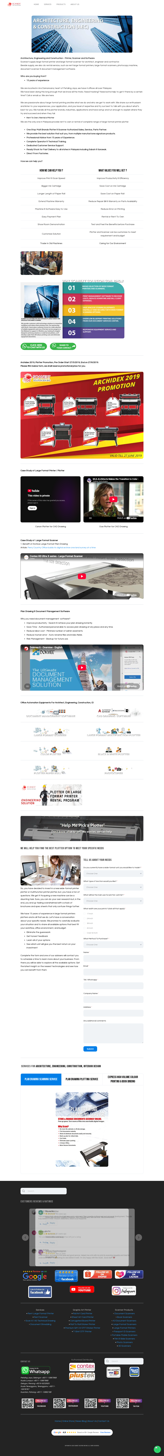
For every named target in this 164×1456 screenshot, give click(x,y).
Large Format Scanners (124, 1324)
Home (36, 4)
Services (47, 4)
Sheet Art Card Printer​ (83, 1317)
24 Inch (90, 918)
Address (87, 1007)
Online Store (68, 1421)
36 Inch (90, 923)
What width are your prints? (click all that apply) (104, 909)
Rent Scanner (41, 1317)
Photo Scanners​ (125, 1342)
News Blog (81, 1421)
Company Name (90, 993)
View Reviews (105, 1432)
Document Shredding (40, 1324)
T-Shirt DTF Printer (82, 1331)
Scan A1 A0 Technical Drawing (40, 1321)
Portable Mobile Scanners (124, 1335)
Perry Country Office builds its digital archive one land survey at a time (62, 547)
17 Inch (90, 914)
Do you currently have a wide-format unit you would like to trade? (112, 868)
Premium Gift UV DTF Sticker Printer (82, 1328)
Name (86, 952)
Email (85, 966)
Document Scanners (124, 1313)
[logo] (14, 4)
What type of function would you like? (100, 881)
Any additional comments (94, 1021)
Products (61, 4)
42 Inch (90, 928)
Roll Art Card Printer (82, 1313)
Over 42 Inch (92, 933)
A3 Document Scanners (124, 1321)
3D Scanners (124, 1346)
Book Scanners (124, 1317)
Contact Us (103, 1421)
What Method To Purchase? (95, 939)
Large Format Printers (125, 1328)
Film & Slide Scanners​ (124, 1339)
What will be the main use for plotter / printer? (103, 895)
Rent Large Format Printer (41, 1313)
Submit (90, 1049)
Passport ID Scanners (124, 1331)
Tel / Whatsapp (90, 980)
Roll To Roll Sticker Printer (82, 1324)
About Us (75, 4)
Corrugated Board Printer (82, 1321)
